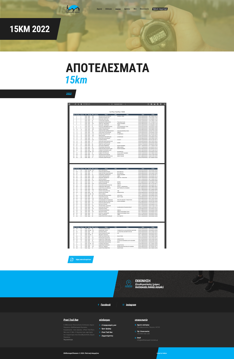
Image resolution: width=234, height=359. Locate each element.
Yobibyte (164, 353)
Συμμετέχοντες (107, 336)
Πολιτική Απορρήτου (92, 353)
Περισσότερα (68, 339)
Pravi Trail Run (107, 332)
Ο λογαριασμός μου (109, 325)
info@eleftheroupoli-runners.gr (147, 340)
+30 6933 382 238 (143, 334)
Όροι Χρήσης (106, 329)
